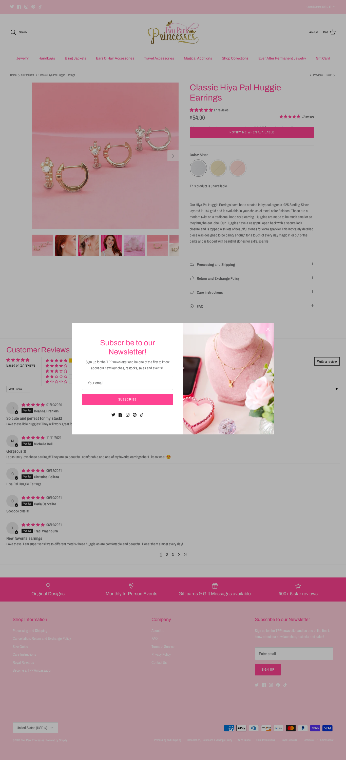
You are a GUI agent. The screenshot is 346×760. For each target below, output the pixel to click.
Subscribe (127, 399)
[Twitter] (113, 415)
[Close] (268, 329)
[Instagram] (127, 415)
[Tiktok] (142, 415)
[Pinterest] (135, 415)
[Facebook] (120, 415)
